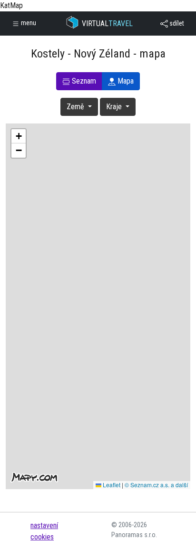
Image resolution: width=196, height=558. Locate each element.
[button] (18, 136)
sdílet (176, 23)
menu (28, 23)
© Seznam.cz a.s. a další (156, 485)
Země (76, 106)
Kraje (115, 106)
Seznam (83, 80)
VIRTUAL (107, 23)
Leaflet (110, 485)
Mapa (125, 80)
